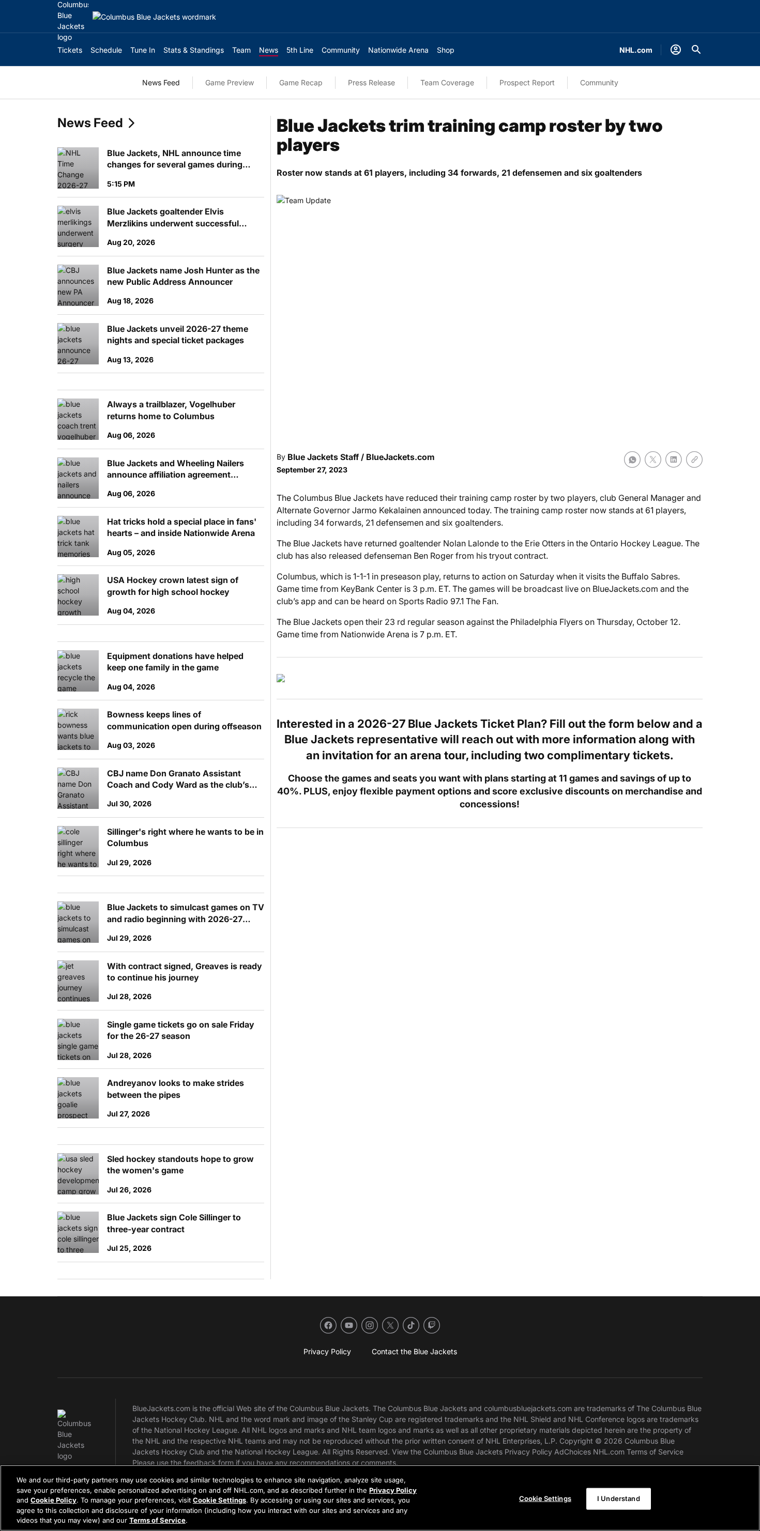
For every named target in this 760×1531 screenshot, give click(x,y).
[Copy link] (694, 459)
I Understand (618, 1498)
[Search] (696, 49)
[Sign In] (676, 49)
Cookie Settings (219, 1500)
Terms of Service (157, 1520)
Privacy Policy (393, 1490)
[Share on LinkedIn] (673, 459)
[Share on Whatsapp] (632, 459)
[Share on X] (653, 459)
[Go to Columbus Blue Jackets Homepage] (154, 16)
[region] (380, 1498)
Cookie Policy (54, 1500)
